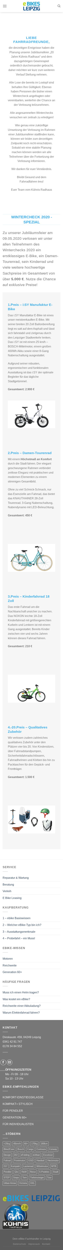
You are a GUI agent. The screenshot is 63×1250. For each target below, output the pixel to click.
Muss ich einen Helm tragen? (21, 992)
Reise (33, 1171)
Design (7, 1155)
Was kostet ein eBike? (16, 999)
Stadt (55, 1171)
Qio (16, 1171)
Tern (24, 1177)
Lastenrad (28, 1166)
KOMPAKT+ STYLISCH (18, 1103)
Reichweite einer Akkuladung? (22, 1005)
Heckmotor (53, 1160)
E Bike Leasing (12, 897)
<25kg (7, 1143)
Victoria (23, 1183)
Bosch (21, 1149)
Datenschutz (19, 1244)
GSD (30, 1160)
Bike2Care (9, 1149)
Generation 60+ (12, 972)
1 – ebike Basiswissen (16, 918)
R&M (24, 1171)
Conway (53, 1149)
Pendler (7, 1171)
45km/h (17, 1143)
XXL (32, 1183)
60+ (26, 1143)
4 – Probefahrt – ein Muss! (19, 938)
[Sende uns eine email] (9, 1062)
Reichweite (10, 965)
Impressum (34, 1244)
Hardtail (40, 1160)
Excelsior (48, 1155)
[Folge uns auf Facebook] (3, 1062)
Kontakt (46, 1244)
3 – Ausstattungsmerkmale (19, 931)
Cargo (30, 1149)
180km (44, 1143)
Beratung (8, 884)
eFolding (25, 1155)
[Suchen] (59, 6)
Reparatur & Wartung (16, 877)
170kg (34, 1143)
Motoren (8, 958)
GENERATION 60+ (15, 1117)
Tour (49, 1177)
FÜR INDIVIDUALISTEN (18, 1124)
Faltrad (7, 1160)
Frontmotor (19, 1160)
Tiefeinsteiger (37, 1177)
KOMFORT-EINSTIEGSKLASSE (23, 1097)
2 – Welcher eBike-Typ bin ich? (22, 924)
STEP (7, 1177)
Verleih (7, 891)
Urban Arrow (10, 1183)
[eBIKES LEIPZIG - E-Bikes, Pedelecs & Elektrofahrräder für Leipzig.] (31, 6)
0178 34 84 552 (12, 1046)
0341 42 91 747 (12, 1041)
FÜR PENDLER (13, 1110)
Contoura (41, 1149)
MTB (53, 1166)
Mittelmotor (42, 1166)
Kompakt (15, 1166)
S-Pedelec (44, 1171)
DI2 (16, 1155)
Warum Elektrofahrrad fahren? (21, 1012)
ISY (6, 1166)
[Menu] (5, 6)
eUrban (36, 1155)
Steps (16, 1177)
